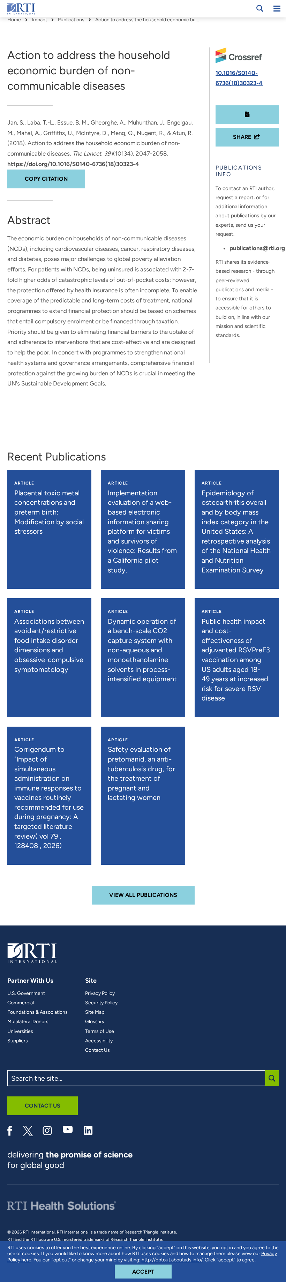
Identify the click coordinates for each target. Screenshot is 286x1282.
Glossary (94, 1021)
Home (14, 19)
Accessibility (99, 1041)
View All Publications (143, 895)
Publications (71, 19)
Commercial (20, 1002)
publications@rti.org (257, 248)
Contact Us (97, 1050)
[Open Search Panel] (260, 8)
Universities (20, 1031)
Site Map (94, 1012)
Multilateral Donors (27, 1021)
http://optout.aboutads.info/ (172, 1260)
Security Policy (101, 1002)
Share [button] (242, 137)
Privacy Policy (100, 993)
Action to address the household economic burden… (147, 19)
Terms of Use (99, 1031)
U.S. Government (26, 993)
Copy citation (46, 178)
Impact (39, 19)
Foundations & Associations (37, 1012)
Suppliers (17, 1041)
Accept (152, 1271)
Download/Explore (247, 114)
